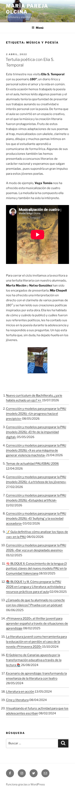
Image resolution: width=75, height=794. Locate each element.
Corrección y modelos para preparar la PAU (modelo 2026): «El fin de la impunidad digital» (36, 432)
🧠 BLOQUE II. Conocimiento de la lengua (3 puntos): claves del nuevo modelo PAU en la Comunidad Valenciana (36, 568)
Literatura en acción (20, 691)
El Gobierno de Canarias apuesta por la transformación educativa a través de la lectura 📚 (33, 660)
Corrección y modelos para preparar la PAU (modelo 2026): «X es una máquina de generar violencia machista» (36, 450)
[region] (37, 360)
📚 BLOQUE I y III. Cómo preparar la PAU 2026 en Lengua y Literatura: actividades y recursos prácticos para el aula (36, 587)
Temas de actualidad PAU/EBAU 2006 (32, 463)
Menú (39, 27)
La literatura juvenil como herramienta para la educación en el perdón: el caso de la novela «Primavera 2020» (36, 641)
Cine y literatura (17, 700)
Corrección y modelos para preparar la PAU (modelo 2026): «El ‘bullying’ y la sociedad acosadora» (36, 518)
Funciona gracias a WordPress (25, 784)
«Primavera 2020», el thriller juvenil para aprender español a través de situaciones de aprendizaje (37, 623)
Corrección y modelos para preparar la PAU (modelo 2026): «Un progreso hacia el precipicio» (36, 413)
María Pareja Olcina (27, 9)
